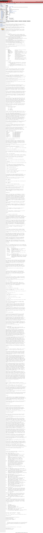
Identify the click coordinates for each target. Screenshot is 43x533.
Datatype (2, 11)
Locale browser (1, 6)
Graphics (2, 15)
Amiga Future (1, 26)
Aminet (1, 24)
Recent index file (1, 21)
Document (2, 13)
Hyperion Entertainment (2, 25)
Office (1, 17)
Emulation (2, 14)
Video (1, 18)
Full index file (1, 20)
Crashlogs (1, 5)
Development (2, 12)
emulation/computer (11, 12)
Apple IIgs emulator (11, 6)
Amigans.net (1, 23)
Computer (12, 3)
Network (2, 16)
